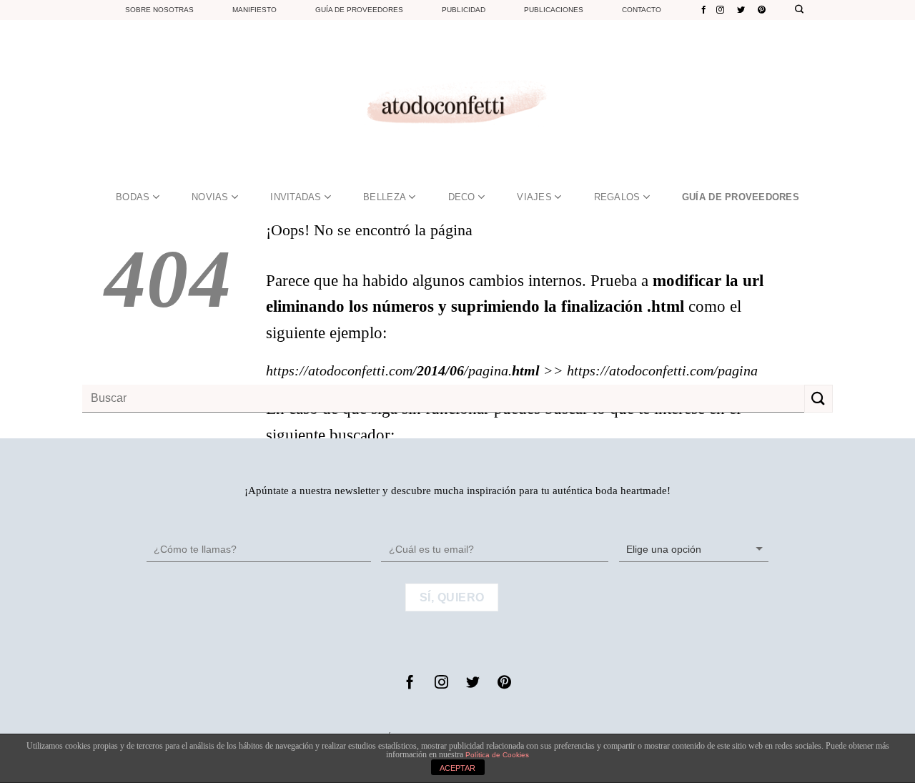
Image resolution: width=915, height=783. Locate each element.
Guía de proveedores (359, 10)
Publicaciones (553, 10)
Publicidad (463, 10)
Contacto (641, 10)
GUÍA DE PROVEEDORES (740, 197)
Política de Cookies (497, 755)
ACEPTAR (457, 768)
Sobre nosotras (159, 10)
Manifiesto (254, 10)
